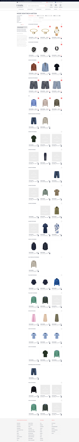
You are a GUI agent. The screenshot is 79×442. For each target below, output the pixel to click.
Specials (18, 21)
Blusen (18, 431)
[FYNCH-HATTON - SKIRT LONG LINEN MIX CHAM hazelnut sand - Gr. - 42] (49, 325)
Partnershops (53, 431)
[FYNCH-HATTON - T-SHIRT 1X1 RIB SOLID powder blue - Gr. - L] (49, 343)
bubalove (41, 433)
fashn (17, 11)
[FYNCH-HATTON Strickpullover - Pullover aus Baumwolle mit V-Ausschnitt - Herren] (38, 307)
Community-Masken (19, 15)
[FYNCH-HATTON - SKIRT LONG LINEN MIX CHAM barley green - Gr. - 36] (61, 325)
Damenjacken (18, 428)
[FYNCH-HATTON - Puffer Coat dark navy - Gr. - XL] (38, 253)
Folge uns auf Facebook (59, 2)
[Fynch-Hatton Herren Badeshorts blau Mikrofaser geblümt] (49, 92)
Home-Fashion (48, 9)
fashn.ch (53, 433)
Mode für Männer (30, 423)
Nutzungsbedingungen (54, 426)
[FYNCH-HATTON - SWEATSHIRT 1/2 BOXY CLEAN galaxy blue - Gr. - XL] (38, 289)
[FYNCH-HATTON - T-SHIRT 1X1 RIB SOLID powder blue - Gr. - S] (38, 343)
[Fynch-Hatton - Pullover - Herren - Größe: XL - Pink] (61, 307)
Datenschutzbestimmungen (27, 0)
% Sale (54, 15)
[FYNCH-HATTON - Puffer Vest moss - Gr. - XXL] (61, 217)
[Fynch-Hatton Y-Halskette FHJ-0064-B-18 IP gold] (38, 38)
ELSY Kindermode (30, 433)
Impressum (53, 428)
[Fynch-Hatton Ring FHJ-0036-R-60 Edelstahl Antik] (38, 56)
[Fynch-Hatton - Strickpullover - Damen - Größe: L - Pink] (49, 396)
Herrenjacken (30, 428)
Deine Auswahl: (30, 17)
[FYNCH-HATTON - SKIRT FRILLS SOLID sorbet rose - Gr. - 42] (38, 325)
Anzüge (29, 426)
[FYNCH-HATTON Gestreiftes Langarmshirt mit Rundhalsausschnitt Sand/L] (49, 128)
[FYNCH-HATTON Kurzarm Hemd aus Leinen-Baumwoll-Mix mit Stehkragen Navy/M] (61, 74)
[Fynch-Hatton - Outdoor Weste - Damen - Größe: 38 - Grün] (38, 199)
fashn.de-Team (24, 46)
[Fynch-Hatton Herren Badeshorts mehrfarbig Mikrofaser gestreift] (61, 92)
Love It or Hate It (20, 7)
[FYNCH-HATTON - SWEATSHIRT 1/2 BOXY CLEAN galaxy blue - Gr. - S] (49, 289)
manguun (41, 428)
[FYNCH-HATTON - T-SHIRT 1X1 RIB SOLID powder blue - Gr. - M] (61, 343)
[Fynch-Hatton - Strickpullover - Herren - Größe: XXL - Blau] (61, 414)
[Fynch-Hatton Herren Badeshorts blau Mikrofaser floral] (38, 92)
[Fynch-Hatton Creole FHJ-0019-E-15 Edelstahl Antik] (61, 56)
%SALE (60, 9)
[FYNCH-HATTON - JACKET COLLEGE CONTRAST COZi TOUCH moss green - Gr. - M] (49, 199)
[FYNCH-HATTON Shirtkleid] (49, 235)
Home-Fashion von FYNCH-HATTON (37, 21)
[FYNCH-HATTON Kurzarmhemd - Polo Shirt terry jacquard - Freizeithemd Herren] (38, 146)
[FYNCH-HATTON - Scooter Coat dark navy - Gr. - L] (49, 253)
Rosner (41, 436)
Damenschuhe (19, 426)
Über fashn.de (53, 423)
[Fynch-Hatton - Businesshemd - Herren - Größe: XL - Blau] (61, 146)
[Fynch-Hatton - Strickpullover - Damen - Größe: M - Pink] (61, 396)
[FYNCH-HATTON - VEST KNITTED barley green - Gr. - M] (61, 199)
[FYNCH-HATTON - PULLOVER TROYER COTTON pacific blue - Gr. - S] (61, 289)
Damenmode (21, 9)
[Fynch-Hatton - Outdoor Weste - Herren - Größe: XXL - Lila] (49, 217)
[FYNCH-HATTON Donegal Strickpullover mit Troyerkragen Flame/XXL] (38, 74)
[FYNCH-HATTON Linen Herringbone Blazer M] (49, 74)
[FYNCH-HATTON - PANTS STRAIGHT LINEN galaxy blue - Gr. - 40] (49, 164)
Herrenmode (30, 9)
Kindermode (38, 9)
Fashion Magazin (30, 438)
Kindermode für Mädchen (31, 431)
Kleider (18, 433)
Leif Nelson (41, 438)
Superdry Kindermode (31, 436)
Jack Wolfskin (42, 426)
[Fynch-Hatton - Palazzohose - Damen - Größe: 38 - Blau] (61, 164)
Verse (40, 423)
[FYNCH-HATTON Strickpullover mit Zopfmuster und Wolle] (49, 110)
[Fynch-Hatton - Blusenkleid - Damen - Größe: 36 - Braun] (38, 235)
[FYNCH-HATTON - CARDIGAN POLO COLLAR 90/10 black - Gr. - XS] (38, 396)
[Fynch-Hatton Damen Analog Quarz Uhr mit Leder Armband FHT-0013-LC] (61, 38)
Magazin (51, 7)
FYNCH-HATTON (31, 37)
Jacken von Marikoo (19, 436)
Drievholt (18, 438)
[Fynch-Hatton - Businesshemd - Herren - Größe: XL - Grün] (49, 146)
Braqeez (41, 431)
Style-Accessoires (19, 22)
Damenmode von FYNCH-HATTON (21, 29)
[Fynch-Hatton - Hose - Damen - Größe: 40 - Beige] (38, 164)
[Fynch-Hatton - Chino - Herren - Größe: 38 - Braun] (38, 181)
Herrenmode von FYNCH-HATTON (21, 30)
